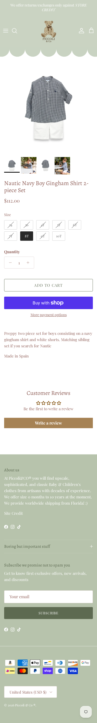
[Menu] (5, 30)
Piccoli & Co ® (25, 705)
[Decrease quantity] (8, 262)
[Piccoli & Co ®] (49, 31)
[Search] (17, 30)
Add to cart (48, 285)
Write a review (48, 423)
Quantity (12, 251)
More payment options (49, 315)
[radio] (10, 225)
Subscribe (48, 613)
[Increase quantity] (29, 262)
